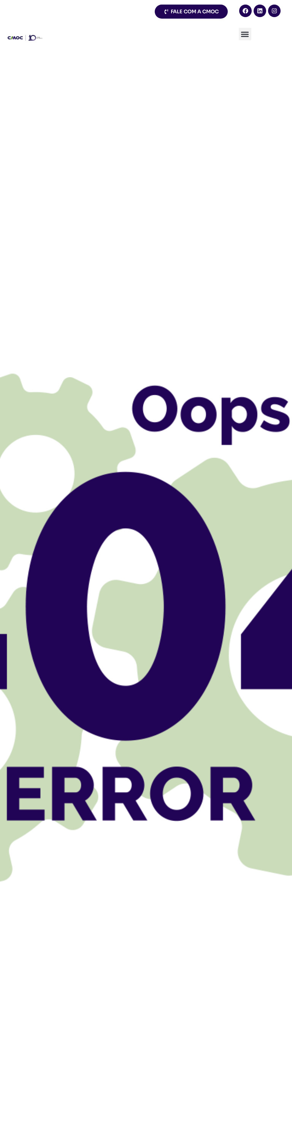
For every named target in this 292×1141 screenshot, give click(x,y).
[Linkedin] (260, 11)
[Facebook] (245, 11)
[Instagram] (274, 11)
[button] (245, 34)
